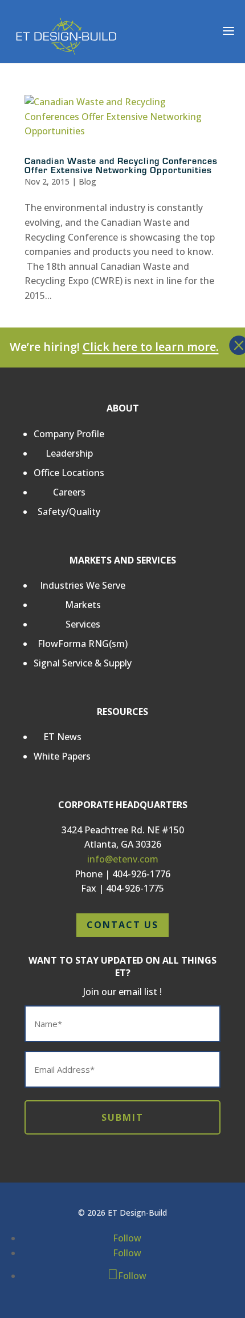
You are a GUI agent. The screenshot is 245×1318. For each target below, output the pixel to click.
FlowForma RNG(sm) (83, 643)
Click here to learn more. (151, 346)
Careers (69, 492)
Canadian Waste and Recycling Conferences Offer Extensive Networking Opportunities (121, 164)
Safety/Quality (69, 511)
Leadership (69, 453)
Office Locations (69, 472)
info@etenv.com (122, 859)
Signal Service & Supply (83, 663)
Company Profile (69, 434)
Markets (83, 604)
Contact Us (122, 924)
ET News (62, 736)
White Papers (62, 756)
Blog (87, 181)
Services (83, 624)
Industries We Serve (82, 585)
